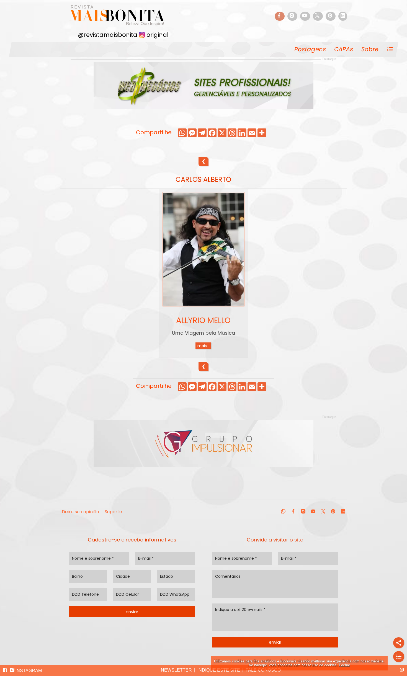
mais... (203, 346)
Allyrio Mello (203, 320)
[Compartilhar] (398, 642)
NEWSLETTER (176, 670)
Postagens (310, 49)
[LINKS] (398, 656)
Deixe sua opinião (80, 512)
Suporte (113, 512)
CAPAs (344, 49)
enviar (132, 612)
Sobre (370, 49)
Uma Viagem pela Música (203, 332)
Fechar (344, 665)
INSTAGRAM (28, 670)
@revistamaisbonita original (123, 34)
